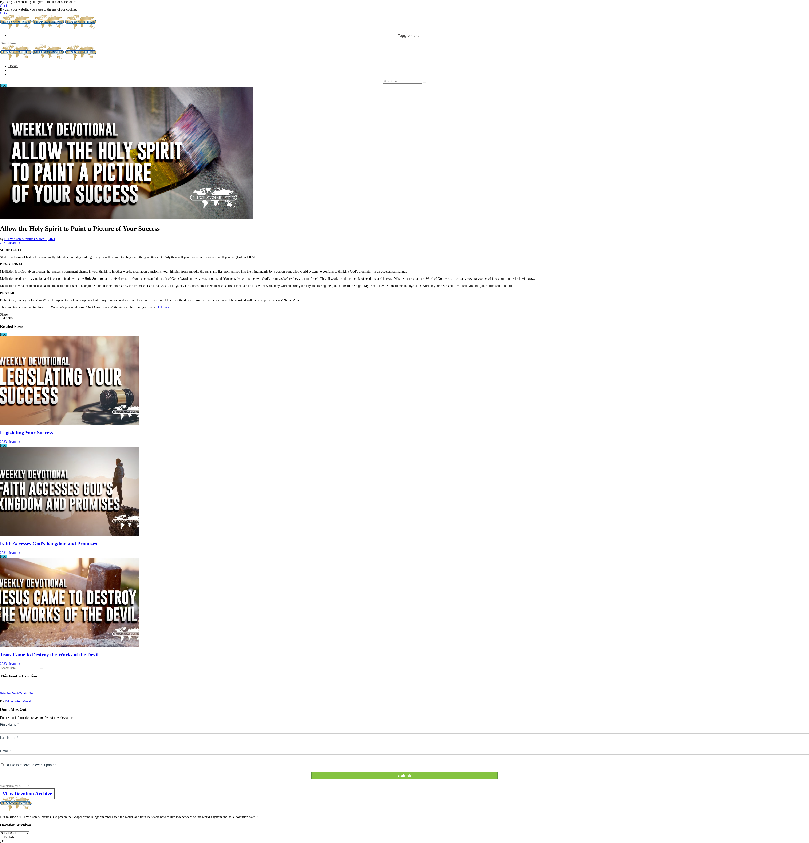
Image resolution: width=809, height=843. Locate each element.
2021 (3, 243)
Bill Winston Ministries (20, 239)
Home (13, 66)
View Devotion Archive (27, 793)
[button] (404, 837)
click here (163, 307)
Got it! (4, 5)
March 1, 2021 (45, 239)
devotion (14, 243)
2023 (3, 441)
